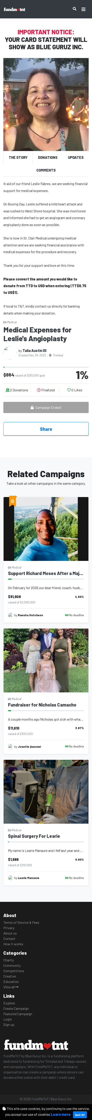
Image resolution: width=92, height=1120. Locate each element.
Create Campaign (16, 1008)
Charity (8, 960)
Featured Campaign (17, 1014)
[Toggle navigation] (83, 9)
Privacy (9, 928)
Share (46, 429)
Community (12, 965)
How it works (13, 944)
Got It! (80, 1115)
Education (11, 981)
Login (7, 1019)
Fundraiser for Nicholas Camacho (42, 704)
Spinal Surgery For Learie (34, 836)
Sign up (8, 1024)
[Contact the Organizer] (44, 350)
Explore (9, 1003)
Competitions (13, 971)
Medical (11, 322)
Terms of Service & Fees (21, 922)
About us (10, 933)
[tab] (18, 157)
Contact (9, 938)
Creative (9, 976)
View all (9, 987)
